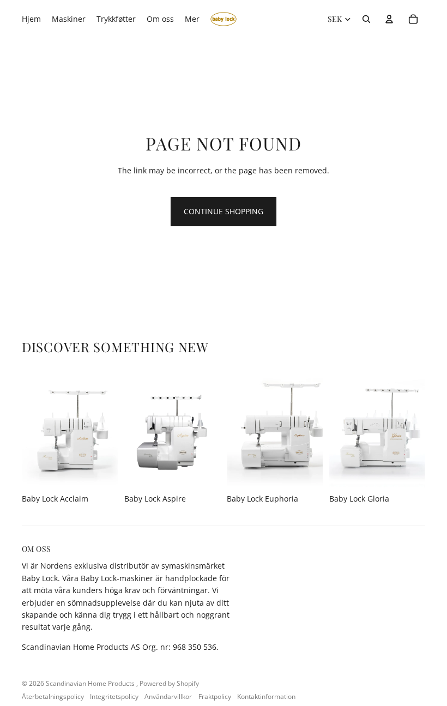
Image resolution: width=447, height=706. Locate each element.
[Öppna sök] (366, 19)
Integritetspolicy (114, 696)
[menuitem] (192, 19)
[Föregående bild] (30, 429)
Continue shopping (223, 211)
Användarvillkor (168, 696)
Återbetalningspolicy (53, 696)
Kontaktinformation (266, 696)
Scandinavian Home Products (91, 683)
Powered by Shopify (169, 683)
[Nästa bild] (109, 429)
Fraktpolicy (214, 696)
